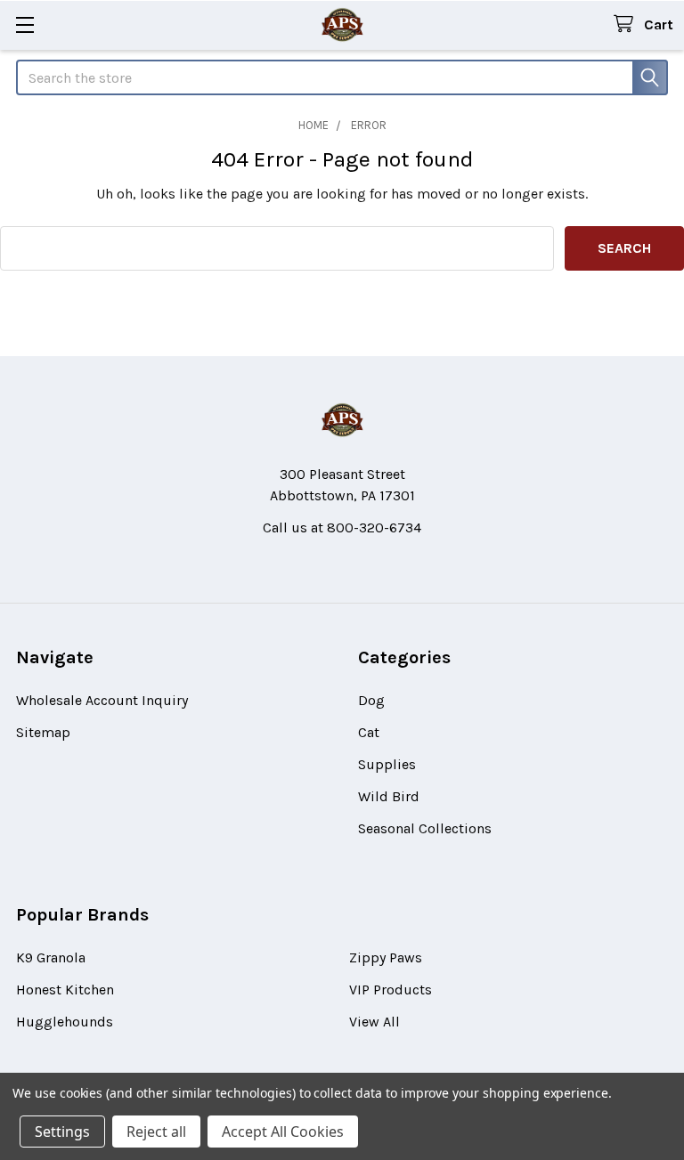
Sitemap (43, 732)
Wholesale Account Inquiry (102, 700)
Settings (62, 1131)
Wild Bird (388, 796)
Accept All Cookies (283, 1131)
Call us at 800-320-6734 (342, 527)
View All (374, 1021)
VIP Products (390, 989)
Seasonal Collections (425, 828)
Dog (371, 700)
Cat (368, 732)
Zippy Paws (385, 957)
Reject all (156, 1131)
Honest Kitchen (65, 989)
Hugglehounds (64, 1021)
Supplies (387, 764)
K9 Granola (51, 957)
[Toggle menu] (24, 24)
